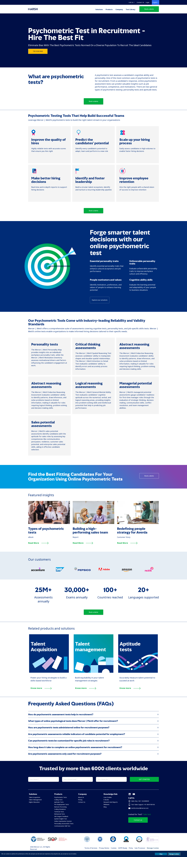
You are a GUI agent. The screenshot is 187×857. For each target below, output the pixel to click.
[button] (39, 794)
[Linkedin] (129, 794)
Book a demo (149, 9)
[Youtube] (133, 794)
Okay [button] (160, 854)
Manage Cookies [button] (174, 854)
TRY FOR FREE (38, 51)
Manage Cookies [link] (153, 848)
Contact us (138, 820)
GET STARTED (144, 779)
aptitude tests (150, 89)
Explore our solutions (99, 300)
